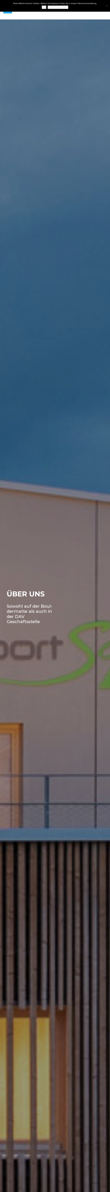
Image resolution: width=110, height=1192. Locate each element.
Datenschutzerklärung (58, 7)
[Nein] (106, 6)
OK (44, 7)
